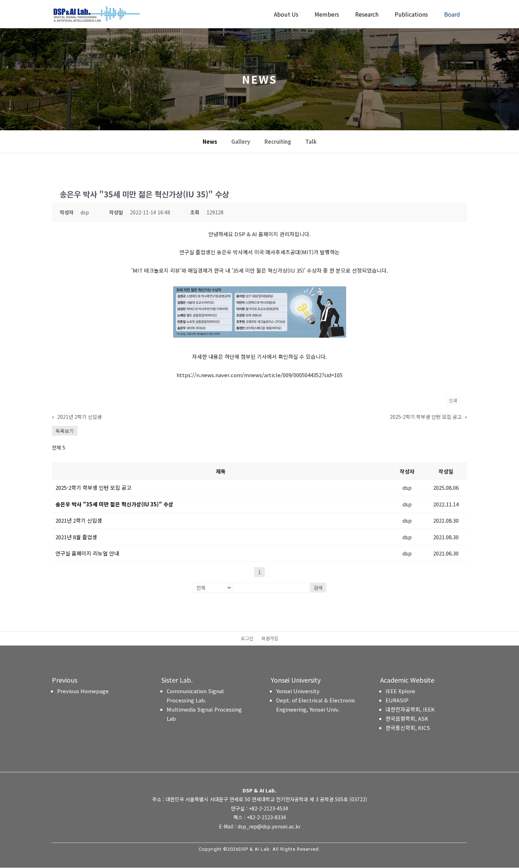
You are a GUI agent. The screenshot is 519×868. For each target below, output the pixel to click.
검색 (318, 587)
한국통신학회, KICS (408, 727)
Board (452, 15)
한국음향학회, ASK (407, 718)
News (210, 141)
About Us (286, 15)
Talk (311, 141)
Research (366, 15)
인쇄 (453, 400)
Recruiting (277, 141)
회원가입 (269, 639)
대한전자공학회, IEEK (410, 709)
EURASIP (397, 700)
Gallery (240, 141)
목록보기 (64, 430)
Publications (411, 15)
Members (327, 15)
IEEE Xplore (400, 691)
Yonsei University (298, 691)
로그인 (247, 639)
